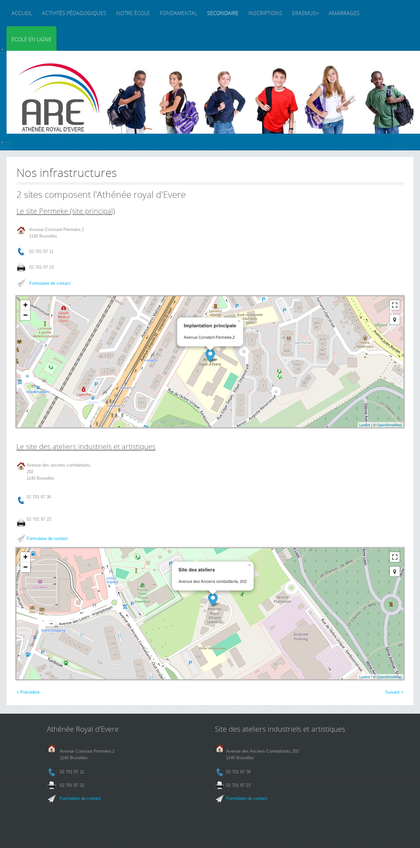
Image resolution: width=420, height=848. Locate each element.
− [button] (25, 315)
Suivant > (394, 692)
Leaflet (364, 424)
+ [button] (25, 305)
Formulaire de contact (50, 283)
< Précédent (28, 692)
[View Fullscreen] (395, 305)
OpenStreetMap (389, 424)
